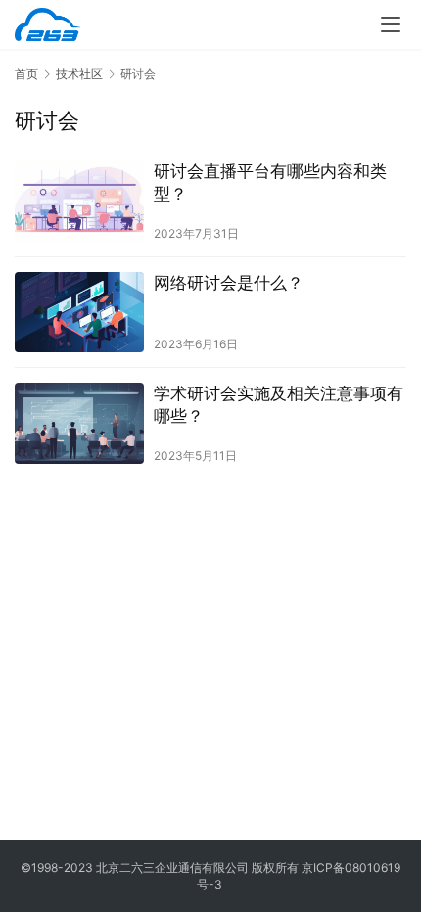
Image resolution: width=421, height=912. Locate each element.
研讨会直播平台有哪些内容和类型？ (270, 182)
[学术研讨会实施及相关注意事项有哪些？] (79, 423)
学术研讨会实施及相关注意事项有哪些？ (278, 405)
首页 (26, 74)
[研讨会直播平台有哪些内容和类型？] (79, 201)
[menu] (390, 24)
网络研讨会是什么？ (229, 283)
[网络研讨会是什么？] (79, 312)
